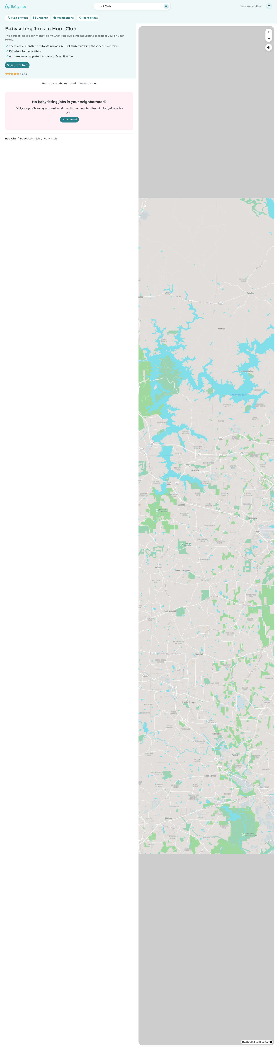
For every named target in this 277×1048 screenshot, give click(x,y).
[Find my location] (268, 47)
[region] (206, 535)
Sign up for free (17, 65)
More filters (90, 17)
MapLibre (246, 1041)
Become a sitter (250, 6)
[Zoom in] (268, 32)
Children (42, 17)
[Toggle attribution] (271, 1042)
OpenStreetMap (261, 1041)
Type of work (19, 17)
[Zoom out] (268, 38)
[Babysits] (15, 6)
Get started (69, 119)
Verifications (65, 17)
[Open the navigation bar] (269, 6)
